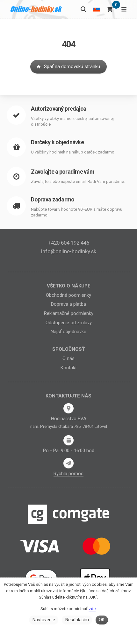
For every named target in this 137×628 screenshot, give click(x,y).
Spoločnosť (68, 349)
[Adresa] (68, 408)
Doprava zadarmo (52, 199)
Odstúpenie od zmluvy (69, 323)
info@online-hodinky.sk (68, 251)
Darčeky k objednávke (57, 142)
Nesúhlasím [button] (77, 619)
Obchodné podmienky (68, 295)
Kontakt (69, 368)
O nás (68, 358)
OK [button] (102, 619)
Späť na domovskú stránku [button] (72, 66)
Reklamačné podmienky (68, 313)
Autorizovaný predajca (58, 108)
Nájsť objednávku (68, 331)
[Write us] (68, 463)
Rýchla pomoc (68, 473)
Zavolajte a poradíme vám (62, 171)
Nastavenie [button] (43, 619)
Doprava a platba (68, 304)
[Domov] (36, 9)
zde (92, 608)
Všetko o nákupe (68, 286)
